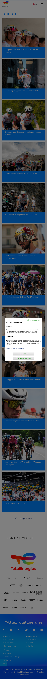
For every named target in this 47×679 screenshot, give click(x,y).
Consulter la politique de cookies (15, 348)
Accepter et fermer (23, 354)
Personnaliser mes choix (23, 358)
